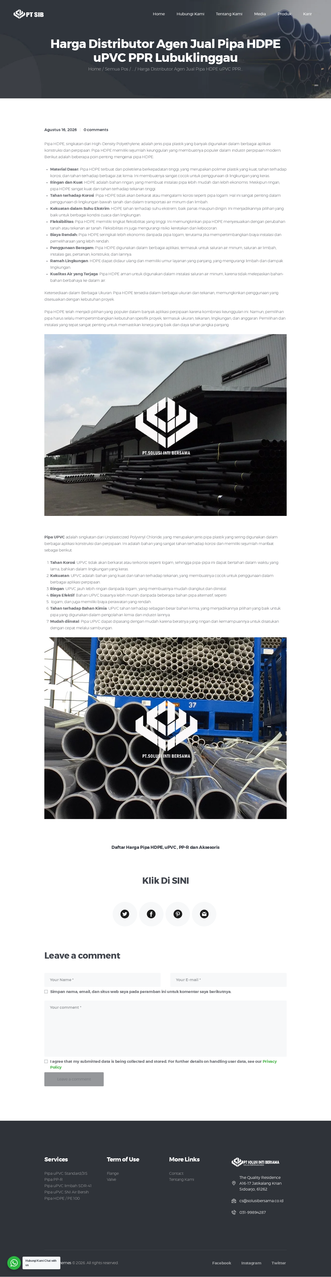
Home (94, 69)
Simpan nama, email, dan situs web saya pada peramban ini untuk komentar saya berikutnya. (140, 992)
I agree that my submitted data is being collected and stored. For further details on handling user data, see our (163, 1064)
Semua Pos (116, 69)
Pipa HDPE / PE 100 (62, 1198)
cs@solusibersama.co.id (261, 1201)
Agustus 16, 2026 (60, 130)
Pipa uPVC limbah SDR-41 (67, 1186)
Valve (111, 1180)
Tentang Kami (181, 1180)
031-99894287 (252, 1212)
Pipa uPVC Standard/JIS (65, 1173)
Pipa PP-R (53, 1180)
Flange (113, 1173)
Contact (176, 1173)
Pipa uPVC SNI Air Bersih (66, 1192)
